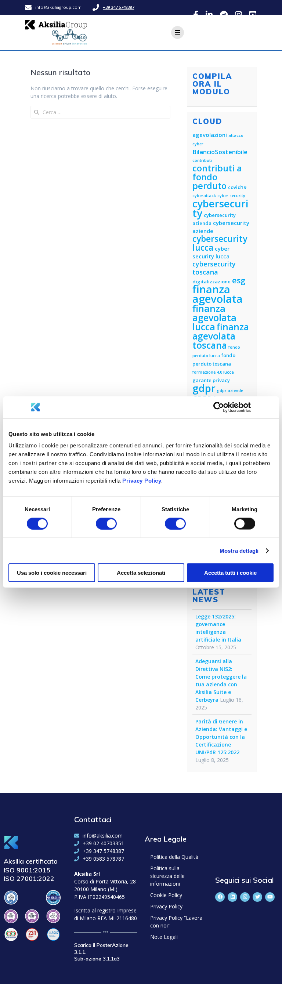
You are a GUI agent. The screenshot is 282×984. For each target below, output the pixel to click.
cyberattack (204, 195)
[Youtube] (270, 897)
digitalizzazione (211, 281)
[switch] (106, 523)
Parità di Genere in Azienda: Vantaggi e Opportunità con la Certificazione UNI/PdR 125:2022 (221, 737)
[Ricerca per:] (100, 112)
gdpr (204, 388)
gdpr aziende (230, 390)
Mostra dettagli (239, 550)
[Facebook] (220, 897)
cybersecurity (220, 208)
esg (238, 280)
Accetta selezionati (141, 573)
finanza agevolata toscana (220, 336)
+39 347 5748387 (118, 7)
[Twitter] (257, 897)
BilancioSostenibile (219, 152)
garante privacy (211, 380)
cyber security (231, 195)
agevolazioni (209, 134)
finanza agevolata (217, 294)
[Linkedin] (232, 897)
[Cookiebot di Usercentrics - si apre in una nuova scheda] (219, 407)
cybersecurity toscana (214, 267)
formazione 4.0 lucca (213, 372)
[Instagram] (245, 897)
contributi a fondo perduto (217, 177)
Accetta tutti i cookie (230, 573)
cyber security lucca (210, 252)
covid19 (237, 187)
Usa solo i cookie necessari (52, 573)
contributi (202, 160)
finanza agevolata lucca (214, 317)
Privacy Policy (141, 481)
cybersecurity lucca (219, 243)
